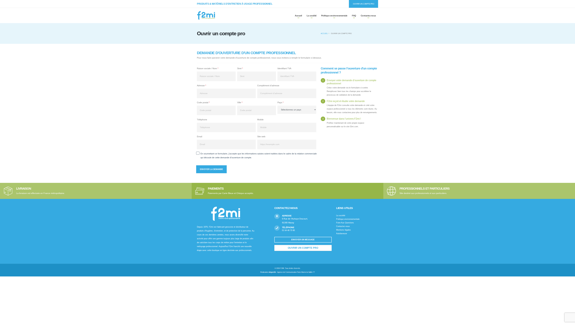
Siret (240, 68)
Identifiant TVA (284, 68)
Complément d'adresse (268, 85)
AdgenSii (272, 272)
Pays (280, 102)
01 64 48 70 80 (288, 230)
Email (199, 136)
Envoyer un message (303, 239)
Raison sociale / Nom (207, 68)
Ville (239, 102)
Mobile (260, 119)
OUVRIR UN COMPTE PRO (363, 4)
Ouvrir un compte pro (303, 248)
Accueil (324, 33)
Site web (261, 136)
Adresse (201, 85)
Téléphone (202, 119)
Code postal (203, 102)
